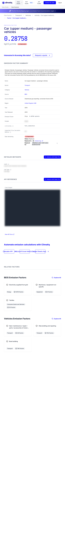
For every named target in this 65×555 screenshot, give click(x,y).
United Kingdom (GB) (30, 103)
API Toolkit (39, 2)
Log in (60, 2)
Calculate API (9, 251)
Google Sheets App (40, 251)
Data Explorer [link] (15, 7)
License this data (50, 2)
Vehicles (28, 15)
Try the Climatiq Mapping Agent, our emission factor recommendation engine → (34, 11)
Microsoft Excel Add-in (24, 251)
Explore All (57, 277)
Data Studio (18, 2)
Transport (18, 15)
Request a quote (42, 55)
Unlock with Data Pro (53, 157)
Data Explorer (8, 15)
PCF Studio (28, 2)
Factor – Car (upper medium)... (17, 18)
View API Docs (9, 234)
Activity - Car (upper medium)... (45, 15)
